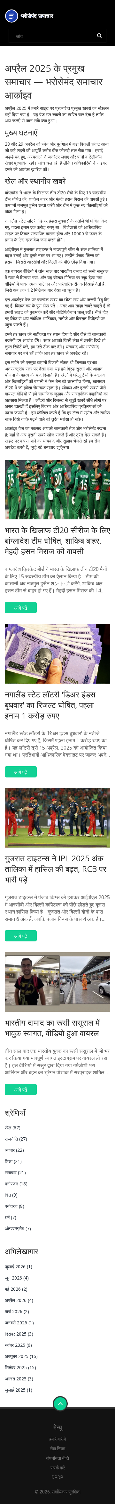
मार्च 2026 (17, 1311)
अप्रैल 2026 (19, 1300)
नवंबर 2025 (18, 1345)
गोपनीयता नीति (57, 1458)
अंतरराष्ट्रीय (18, 1228)
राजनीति (16, 1139)
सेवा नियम (57, 1448)
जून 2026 (17, 1278)
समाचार (15, 1172)
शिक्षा (13, 1161)
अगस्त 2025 (19, 1379)
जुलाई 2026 (18, 1267)
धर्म (10, 1217)
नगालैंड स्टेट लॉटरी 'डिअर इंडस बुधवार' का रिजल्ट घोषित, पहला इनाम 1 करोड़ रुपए (50, 705)
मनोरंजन (16, 1184)
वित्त (11, 1195)
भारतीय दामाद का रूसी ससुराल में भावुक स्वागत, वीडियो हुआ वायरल (52, 1027)
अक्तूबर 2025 (21, 1356)
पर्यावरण (14, 1206)
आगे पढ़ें (20, 608)
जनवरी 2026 (19, 1323)
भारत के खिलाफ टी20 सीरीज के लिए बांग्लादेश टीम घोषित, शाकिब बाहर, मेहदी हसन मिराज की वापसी (57, 540)
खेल (12, 1128)
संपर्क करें (57, 1467)
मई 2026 (16, 1289)
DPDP (57, 1477)
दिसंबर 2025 (19, 1334)
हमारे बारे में (57, 1439)
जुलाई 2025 (18, 1390)
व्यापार (14, 1150)
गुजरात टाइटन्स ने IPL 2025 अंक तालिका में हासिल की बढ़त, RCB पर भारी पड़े (55, 869)
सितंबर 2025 (20, 1367)
